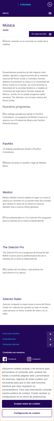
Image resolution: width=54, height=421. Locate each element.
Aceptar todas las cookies (27, 404)
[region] (27, 392)
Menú (6, 13)
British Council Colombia (9, 5)
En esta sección (39, 34)
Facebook (12, 359)
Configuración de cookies (27, 413)
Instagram (36, 359)
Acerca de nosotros (11, 333)
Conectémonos (9, 339)
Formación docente (11, 344)
